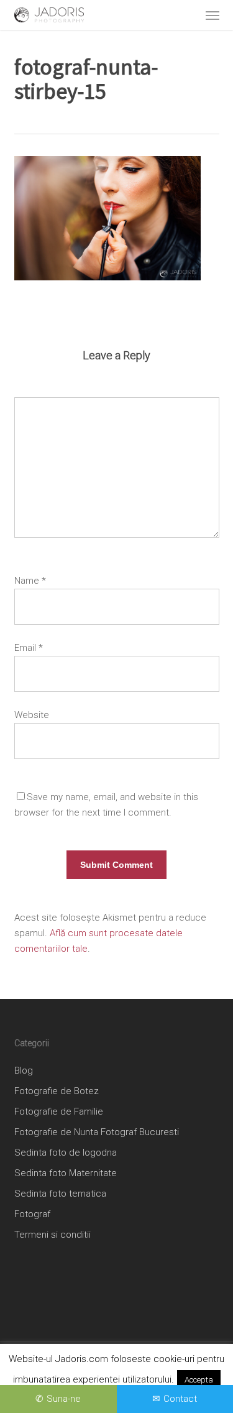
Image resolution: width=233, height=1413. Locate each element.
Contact (180, 1398)
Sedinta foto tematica (60, 1193)
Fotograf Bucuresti (140, 1132)
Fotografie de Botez (56, 1091)
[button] (212, 15)
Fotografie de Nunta (56, 1132)
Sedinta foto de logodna (65, 1152)
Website (31, 714)
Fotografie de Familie (58, 1111)
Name (30, 580)
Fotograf (32, 1214)
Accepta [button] (199, 1379)
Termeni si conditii (52, 1234)
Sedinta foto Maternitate (65, 1173)
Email (28, 647)
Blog (23, 1070)
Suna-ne (64, 1398)
